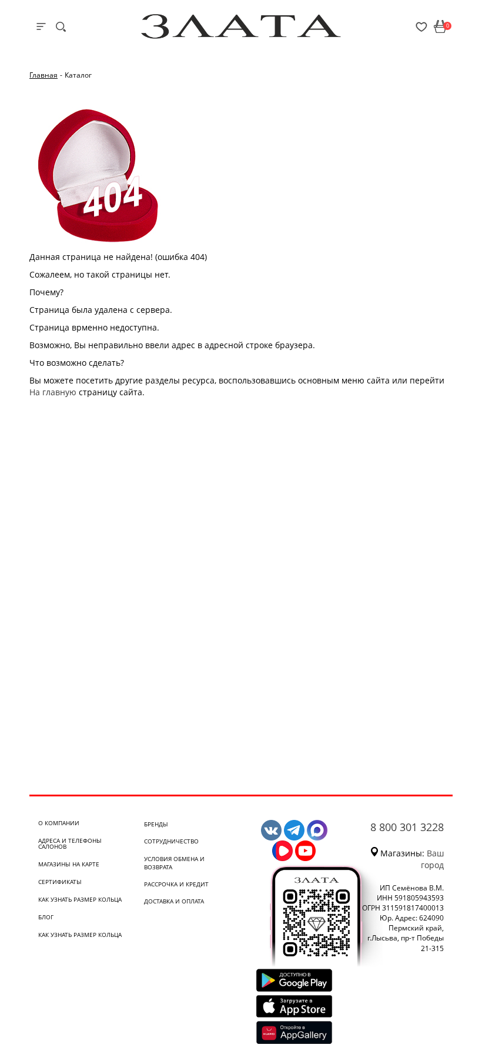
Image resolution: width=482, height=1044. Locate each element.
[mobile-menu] (41, 26)
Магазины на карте (68, 864)
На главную (52, 392)
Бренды (156, 824)
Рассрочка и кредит (176, 884)
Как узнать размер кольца (80, 899)
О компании (58, 823)
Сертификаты (60, 882)
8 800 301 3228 (407, 827)
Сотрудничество (171, 841)
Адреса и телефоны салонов (70, 843)
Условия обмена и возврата (174, 863)
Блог (45, 917)
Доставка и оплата (174, 901)
